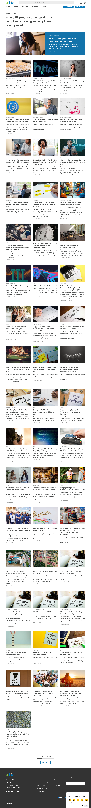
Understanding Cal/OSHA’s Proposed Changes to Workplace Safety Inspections (17, 247)
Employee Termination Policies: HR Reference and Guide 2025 (72, 328)
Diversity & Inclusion (42, 788)
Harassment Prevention (43, 783)
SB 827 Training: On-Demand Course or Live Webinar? (63, 40)
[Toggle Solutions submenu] (20, 6)
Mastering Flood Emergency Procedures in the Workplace (16, 572)
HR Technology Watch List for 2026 (45, 286)
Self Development (68, 200)
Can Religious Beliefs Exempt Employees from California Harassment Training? (70, 369)
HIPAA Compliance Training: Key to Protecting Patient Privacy (18, 411)
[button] (84, 2)
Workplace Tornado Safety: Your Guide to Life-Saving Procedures (17, 692)
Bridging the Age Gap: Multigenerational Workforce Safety (72, 489)
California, (51, 35)
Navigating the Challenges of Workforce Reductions (16, 654)
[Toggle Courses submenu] (11, 6)
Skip (82, 805)
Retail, (61, 526)
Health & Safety (41, 785)
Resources (35, 6)
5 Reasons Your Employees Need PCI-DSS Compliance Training (71, 450)
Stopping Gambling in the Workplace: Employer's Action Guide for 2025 (43, 329)
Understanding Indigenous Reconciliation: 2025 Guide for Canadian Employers (70, 693)
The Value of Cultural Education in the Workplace (72, 654)
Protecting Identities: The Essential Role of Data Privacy (45, 450)
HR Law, (35, 485)
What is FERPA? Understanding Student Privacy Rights (71, 613)
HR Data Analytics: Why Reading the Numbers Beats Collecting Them (17, 205)
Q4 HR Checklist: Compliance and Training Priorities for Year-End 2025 (45, 369)
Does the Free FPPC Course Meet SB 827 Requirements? (45, 121)
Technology (63, 157)
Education (68, 569)
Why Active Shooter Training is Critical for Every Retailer (16, 450)
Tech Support (58, 783)
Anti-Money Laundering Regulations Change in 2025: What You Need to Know (17, 734)
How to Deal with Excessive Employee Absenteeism (69, 246)
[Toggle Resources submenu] (39, 6)
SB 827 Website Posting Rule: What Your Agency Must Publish (45, 82)
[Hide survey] (87, 794)
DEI (61, 650)
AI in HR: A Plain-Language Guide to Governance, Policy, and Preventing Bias (72, 162)
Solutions (16, 6)
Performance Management (12, 157)
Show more (45, 762)
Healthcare (14, 407)
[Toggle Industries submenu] (29, 6)
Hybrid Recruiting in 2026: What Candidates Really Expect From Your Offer (44, 205)
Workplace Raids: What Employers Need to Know (45, 529)
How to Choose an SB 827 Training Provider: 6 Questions (72, 82)
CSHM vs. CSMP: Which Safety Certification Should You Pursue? (71, 204)
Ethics (61, 407)
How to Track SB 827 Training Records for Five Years (16, 82)
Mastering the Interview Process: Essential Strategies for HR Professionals (17, 490)
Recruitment (36, 200)
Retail (67, 446)
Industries (25, 6)
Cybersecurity (41, 791)
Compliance (56, 35)
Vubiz (10, 803)
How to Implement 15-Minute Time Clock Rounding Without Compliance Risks (45, 246)
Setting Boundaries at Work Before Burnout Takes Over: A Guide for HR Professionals (45, 162)
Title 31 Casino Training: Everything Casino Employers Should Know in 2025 (18, 369)
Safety (12, 242)
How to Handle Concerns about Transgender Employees (16, 328)
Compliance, (9, 407)
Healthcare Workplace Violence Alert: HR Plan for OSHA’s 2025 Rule (18, 529)
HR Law (62, 242)
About (56, 777)
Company (44, 6)
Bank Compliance (10, 117)
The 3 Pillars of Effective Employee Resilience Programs (18, 287)
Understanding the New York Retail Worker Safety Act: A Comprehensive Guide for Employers (72, 531)
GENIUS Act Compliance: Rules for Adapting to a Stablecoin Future (17, 121)
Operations (8, 650)
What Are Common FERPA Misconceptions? (42, 613)
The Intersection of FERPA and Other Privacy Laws (70, 572)
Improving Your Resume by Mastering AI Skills (42, 654)
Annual (34, 283)
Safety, (62, 200)
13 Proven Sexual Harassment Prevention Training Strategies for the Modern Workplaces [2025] (72, 288)
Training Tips (38, 365)
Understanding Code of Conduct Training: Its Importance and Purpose (71, 412)
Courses (8, 6)
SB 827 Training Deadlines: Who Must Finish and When (71, 121)
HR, (34, 365)
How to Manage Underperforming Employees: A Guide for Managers (17, 161)
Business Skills (9, 200)
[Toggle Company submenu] (47, 6)
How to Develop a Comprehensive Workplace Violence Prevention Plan (45, 490)
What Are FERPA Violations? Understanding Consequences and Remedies (18, 614)
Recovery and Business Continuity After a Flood (45, 572)
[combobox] (46, 2)
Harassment (63, 283)
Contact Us (57, 780)
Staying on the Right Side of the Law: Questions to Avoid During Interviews (44, 412)
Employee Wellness (37, 157)
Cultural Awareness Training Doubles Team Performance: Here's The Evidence (45, 693)
